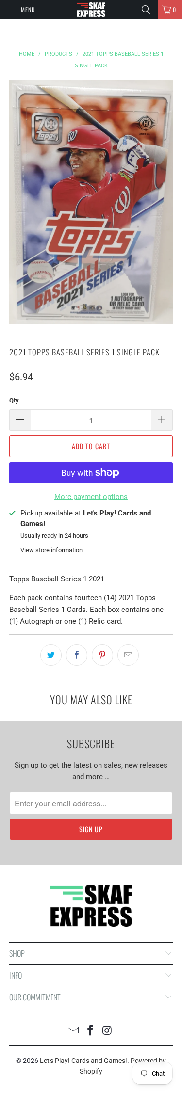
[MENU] (4, 9)
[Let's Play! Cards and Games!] (91, 9)
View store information (51, 550)
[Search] (146, 9)
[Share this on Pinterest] (102, 655)
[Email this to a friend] (128, 655)
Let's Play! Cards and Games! (83, 1060)
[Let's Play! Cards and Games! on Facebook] (90, 1031)
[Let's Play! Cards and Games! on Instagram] (107, 1031)
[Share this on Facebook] (76, 655)
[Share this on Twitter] (51, 655)
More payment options (91, 496)
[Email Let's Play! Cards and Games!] (73, 1031)
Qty (14, 400)
